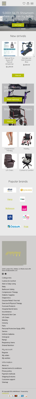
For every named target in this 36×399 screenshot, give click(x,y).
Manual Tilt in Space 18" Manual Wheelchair (9, 61)
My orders (5, 355)
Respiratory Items (8, 343)
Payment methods (8, 374)
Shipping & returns (8, 377)
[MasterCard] (16, 396)
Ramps (4, 340)
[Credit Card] (13, 396)
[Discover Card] (25, 396)
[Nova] (26, 217)
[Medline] (9, 217)
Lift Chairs (9, 170)
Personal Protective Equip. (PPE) (13, 329)
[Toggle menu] (32, 3)
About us (5, 365)
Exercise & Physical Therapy (12, 303)
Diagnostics (6, 298)
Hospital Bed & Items (10, 309)
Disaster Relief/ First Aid (11, 301)
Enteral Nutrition (8, 345)
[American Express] (22, 396)
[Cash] (9, 396)
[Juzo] (22, 199)
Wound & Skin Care (9, 315)
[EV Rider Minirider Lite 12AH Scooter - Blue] (26, 48)
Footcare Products (8, 306)
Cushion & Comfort (27, 170)
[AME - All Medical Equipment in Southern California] (4, 3)
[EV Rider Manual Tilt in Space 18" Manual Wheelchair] (9, 48)
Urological (5, 337)
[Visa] (19, 396)
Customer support (8, 379)
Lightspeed (5, 393)
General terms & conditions (12, 368)
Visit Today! (18, 25)
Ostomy (5, 323)
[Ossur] (14, 227)
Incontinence (7, 312)
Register (5, 353)
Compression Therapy (9, 150)
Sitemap (5, 382)
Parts (4, 326)
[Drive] (9, 190)
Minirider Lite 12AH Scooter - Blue (26, 60)
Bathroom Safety (8, 289)
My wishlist (6, 358)
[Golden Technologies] (26, 190)
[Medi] (24, 208)
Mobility (26, 149)
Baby (4, 287)
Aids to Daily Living (9, 284)
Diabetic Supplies (8, 295)
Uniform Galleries (8, 334)
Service (4, 331)
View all (18, 75)
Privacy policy (7, 371)
